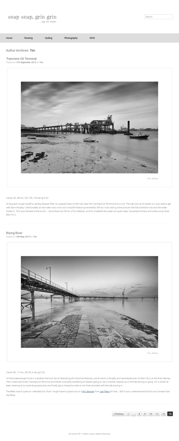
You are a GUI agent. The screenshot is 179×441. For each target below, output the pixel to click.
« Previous (118, 414)
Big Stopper (88, 391)
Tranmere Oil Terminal (21, 58)
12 (164, 414)
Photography (71, 38)
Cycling (48, 38)
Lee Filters (105, 391)
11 (157, 414)
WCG (92, 38)
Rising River (14, 233)
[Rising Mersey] (89, 302)
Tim (32, 50)
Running (28, 38)
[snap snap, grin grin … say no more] (32, 16)
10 (151, 414)
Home (9, 38)
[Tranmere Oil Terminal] (89, 127)
